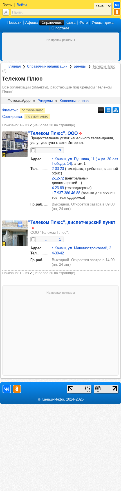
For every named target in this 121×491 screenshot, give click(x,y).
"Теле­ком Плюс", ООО (53, 133)
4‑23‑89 (58, 188)
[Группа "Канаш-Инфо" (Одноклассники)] (116, 12)
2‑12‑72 (58, 178)
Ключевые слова (74, 101)
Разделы (45, 101)
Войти (22, 5)
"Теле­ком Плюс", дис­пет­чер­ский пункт (71, 222)
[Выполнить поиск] (6, 12)
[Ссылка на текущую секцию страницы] (46, 79)
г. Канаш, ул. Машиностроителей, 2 (81, 248)
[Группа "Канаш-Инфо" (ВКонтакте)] (116, 4)
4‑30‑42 (58, 253)
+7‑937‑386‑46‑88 (66, 193)
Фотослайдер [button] (19, 100)
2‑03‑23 (58, 168)
